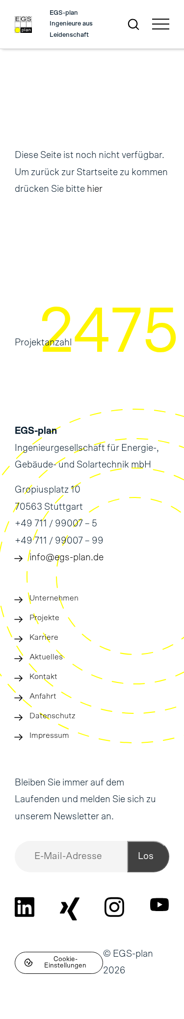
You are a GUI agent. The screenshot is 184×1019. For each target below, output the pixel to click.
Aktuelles (46, 657)
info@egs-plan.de (66, 557)
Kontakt (43, 676)
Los (146, 856)
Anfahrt (42, 696)
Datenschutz (52, 716)
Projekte (44, 618)
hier (95, 189)
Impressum (49, 735)
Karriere (43, 637)
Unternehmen (54, 598)
